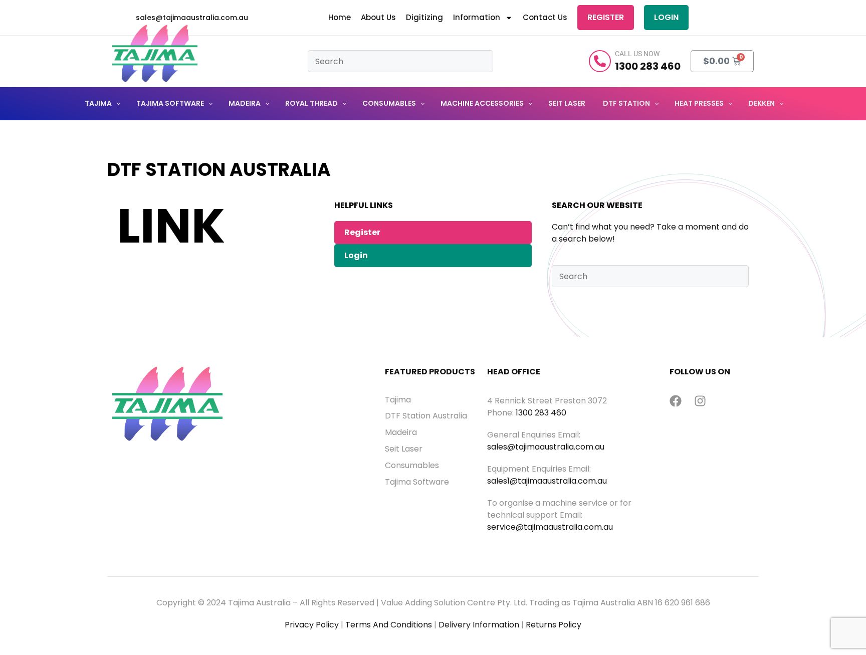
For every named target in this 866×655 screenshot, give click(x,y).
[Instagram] (700, 401)
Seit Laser (403, 449)
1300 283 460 (541, 412)
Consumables (412, 466)
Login (666, 17)
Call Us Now (637, 54)
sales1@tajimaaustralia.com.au (547, 481)
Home (339, 18)
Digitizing (424, 18)
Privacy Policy (312, 624)
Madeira (401, 432)
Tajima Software (417, 482)
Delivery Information (479, 624)
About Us (378, 18)
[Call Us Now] (600, 61)
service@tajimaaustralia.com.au (550, 527)
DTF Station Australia (426, 416)
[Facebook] (676, 401)
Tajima (398, 400)
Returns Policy (553, 624)
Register (605, 17)
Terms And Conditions (388, 624)
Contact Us (545, 18)
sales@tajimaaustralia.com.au (545, 447)
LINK (171, 226)
